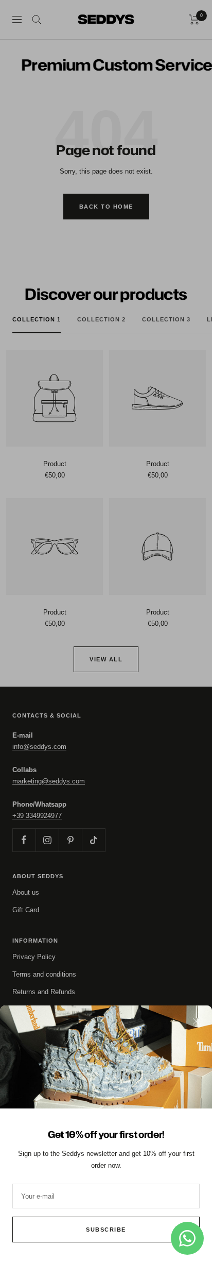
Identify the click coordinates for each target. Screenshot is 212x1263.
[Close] (196, 1021)
